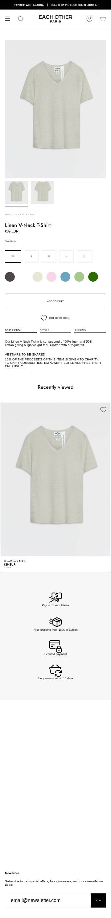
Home (8, 214)
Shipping (80, 330)
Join (98, 900)
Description (13, 330)
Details (44, 330)
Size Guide (10, 241)
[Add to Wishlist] (103, 409)
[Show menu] (9, 18)
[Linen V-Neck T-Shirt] (55, 479)
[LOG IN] (89, 19)
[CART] (103, 19)
